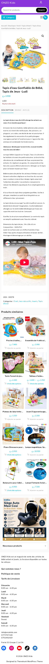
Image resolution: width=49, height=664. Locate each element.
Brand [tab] (18, 110)
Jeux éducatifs (25, 301)
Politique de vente (10, 574)
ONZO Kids (8, 2)
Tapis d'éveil (26, 26)
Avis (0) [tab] (26, 110)
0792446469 (7, 638)
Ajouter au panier (14, 348)
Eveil (19, 26)
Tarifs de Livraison (10, 578)
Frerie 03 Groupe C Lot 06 (12, 642)
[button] (42, 36)
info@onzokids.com (9, 632)
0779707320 (7, 635)
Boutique (12, 26)
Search (41, 10)
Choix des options (14, 384)
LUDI (4, 101)
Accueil (4, 26)
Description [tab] (7, 110)
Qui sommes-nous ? (11, 569)
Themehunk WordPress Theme (30, 661)
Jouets (34, 301)
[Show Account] (41, 3)
